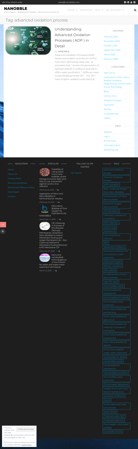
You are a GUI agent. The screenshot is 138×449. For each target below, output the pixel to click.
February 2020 (111, 59)
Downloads (13, 192)
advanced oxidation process (113, 171)
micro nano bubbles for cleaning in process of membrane (115, 327)
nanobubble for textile (115, 357)
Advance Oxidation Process (113, 179)
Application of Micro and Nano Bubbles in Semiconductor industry (51, 196)
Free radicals (110, 270)
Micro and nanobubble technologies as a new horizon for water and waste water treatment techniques (52, 261)
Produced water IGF (114, 420)
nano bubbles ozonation (116, 372)
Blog (106, 91)
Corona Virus (110, 96)
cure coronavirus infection (112, 237)
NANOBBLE (15, 8)
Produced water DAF (114, 416)
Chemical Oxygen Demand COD (113, 205)
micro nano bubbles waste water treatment (115, 351)
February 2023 (111, 36)
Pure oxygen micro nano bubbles (116, 426)
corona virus (110, 227)
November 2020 (112, 41)
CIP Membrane (111, 211)
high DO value (111, 281)
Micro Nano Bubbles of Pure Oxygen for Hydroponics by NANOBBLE (53, 211)
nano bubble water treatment (113, 378)
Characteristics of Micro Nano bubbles (115, 198)
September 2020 (112, 50)
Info (98, 10)
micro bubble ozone (114, 286)
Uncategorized (111, 113)
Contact (12, 196)
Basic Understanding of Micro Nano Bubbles (115, 190)
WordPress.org (111, 149)
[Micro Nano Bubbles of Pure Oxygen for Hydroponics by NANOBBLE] (44, 208)
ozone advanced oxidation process (115, 406)
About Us (12, 174)
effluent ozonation (113, 266)
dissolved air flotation (114, 247)
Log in (107, 136)
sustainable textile (113, 431)
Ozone (107, 400)
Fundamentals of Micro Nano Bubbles (115, 276)
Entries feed (110, 141)
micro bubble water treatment (113, 303)
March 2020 (109, 54)
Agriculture (109, 72)
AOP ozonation (111, 184)
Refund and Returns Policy (21, 187)
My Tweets (76, 173)
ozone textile (110, 412)
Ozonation (109, 104)
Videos (107, 118)
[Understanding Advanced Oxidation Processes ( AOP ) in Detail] (28, 40)
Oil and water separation (116, 384)
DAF (106, 242)
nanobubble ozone (113, 361)
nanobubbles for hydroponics (112, 367)
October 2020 (110, 45)
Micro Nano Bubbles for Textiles (115, 344)
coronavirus (109, 231)
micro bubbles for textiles (116, 297)
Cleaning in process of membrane (115, 217)
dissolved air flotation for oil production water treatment (116, 254)
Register (108, 132)
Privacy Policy (14, 178)
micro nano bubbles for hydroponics (115, 336)
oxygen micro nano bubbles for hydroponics (116, 390)
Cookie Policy (26, 445)
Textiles (107, 109)
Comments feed (112, 145)
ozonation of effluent (114, 396)
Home (71, 10)
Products (86, 10)
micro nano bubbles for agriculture (115, 318)
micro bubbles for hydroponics (112, 292)
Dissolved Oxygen (113, 100)
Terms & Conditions (17, 183)
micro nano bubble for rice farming (115, 311)
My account (113, 10)
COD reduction (111, 222)
